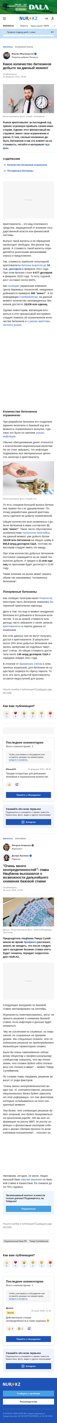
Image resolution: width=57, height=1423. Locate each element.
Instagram (31, 822)
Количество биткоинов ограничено (27, 165)
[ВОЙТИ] (53, 19)
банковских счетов (30, 663)
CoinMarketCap (28, 296)
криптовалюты (12, 626)
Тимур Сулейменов (39, 1241)
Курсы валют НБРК (40, 26)
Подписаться (28, 1209)
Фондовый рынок (24, 47)
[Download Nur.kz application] (28, 7)
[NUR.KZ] (28, 18)
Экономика (20, 839)
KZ (46, 18)
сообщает (14, 285)
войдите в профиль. (18, 760)
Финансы (8, 26)
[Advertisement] (28, 199)
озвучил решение (31, 1179)
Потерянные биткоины (20, 171)
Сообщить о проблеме (28, 1393)
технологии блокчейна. (36, 532)
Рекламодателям (28, 1401)
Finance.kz (45, 598)
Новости (24, 26)
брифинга (30, 942)
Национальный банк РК (15, 1241)
